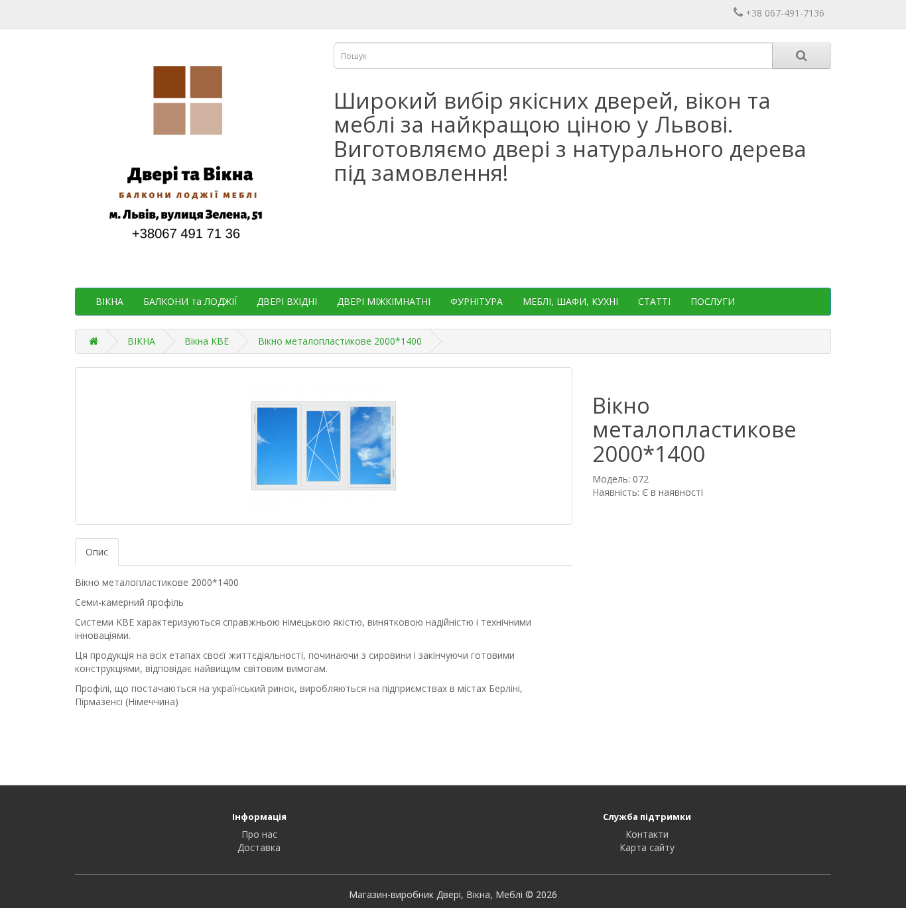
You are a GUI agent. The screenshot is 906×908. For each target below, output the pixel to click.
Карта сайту (647, 847)
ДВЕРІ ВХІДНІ (287, 301)
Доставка (259, 847)
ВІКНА (109, 301)
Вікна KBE (206, 341)
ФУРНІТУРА (476, 301)
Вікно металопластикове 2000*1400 (340, 341)
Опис (97, 551)
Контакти (647, 834)
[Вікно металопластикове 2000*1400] (323, 446)
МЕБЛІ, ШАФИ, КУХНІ (570, 301)
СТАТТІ (654, 301)
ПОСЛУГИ (712, 301)
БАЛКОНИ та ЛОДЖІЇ (190, 301)
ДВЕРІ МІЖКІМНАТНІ (383, 301)
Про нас (259, 834)
